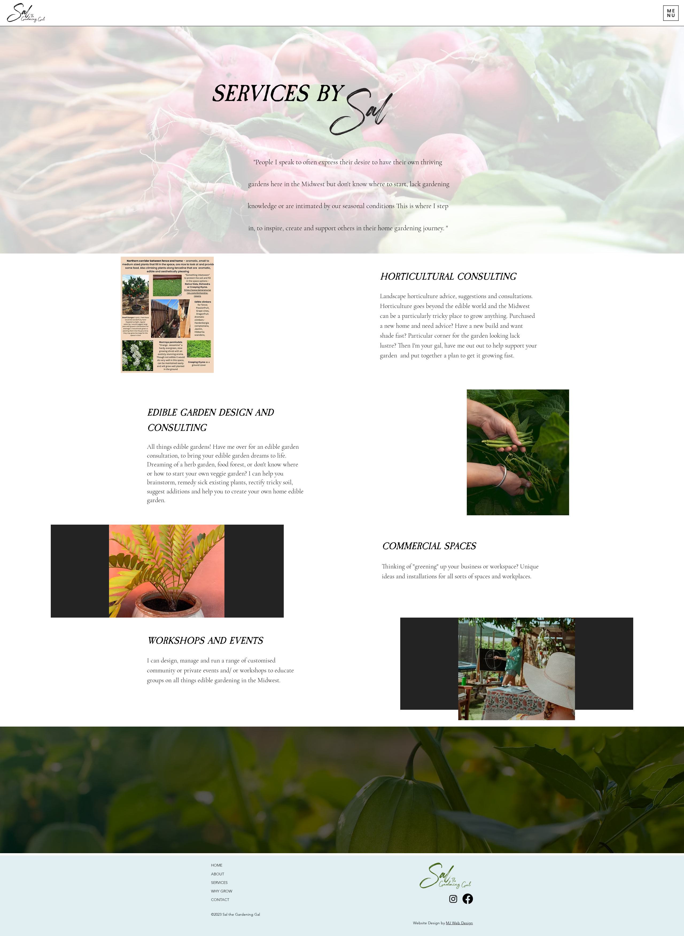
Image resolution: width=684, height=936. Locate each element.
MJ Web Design (459, 923)
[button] (671, 13)
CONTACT (220, 899)
